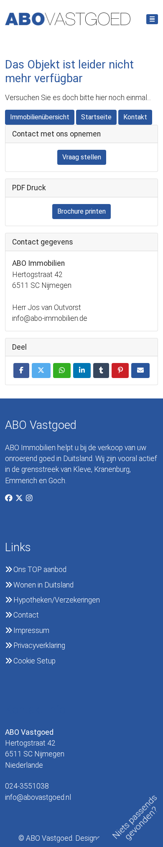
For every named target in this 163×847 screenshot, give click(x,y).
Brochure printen (81, 211)
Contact (26, 615)
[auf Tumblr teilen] (101, 370)
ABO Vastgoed (40, 425)
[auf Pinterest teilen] (120, 370)
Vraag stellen (81, 157)
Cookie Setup (34, 661)
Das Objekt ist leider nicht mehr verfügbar (69, 71)
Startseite (96, 117)
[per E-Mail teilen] (140, 370)
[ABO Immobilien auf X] (20, 498)
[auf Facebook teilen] (21, 370)
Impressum (31, 630)
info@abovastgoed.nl (38, 791)
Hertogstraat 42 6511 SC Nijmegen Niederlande (34, 748)
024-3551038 (27, 786)
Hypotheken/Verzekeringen (56, 600)
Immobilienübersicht (39, 117)
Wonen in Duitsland (43, 585)
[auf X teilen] (41, 370)
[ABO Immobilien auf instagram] (30, 498)
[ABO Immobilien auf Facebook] (10, 498)
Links (18, 547)
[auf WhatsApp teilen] (62, 370)
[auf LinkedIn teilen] (82, 370)
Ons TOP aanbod (39, 569)
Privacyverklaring (39, 645)
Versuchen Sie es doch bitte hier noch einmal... (78, 97)
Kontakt (135, 117)
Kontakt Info (35, 709)
